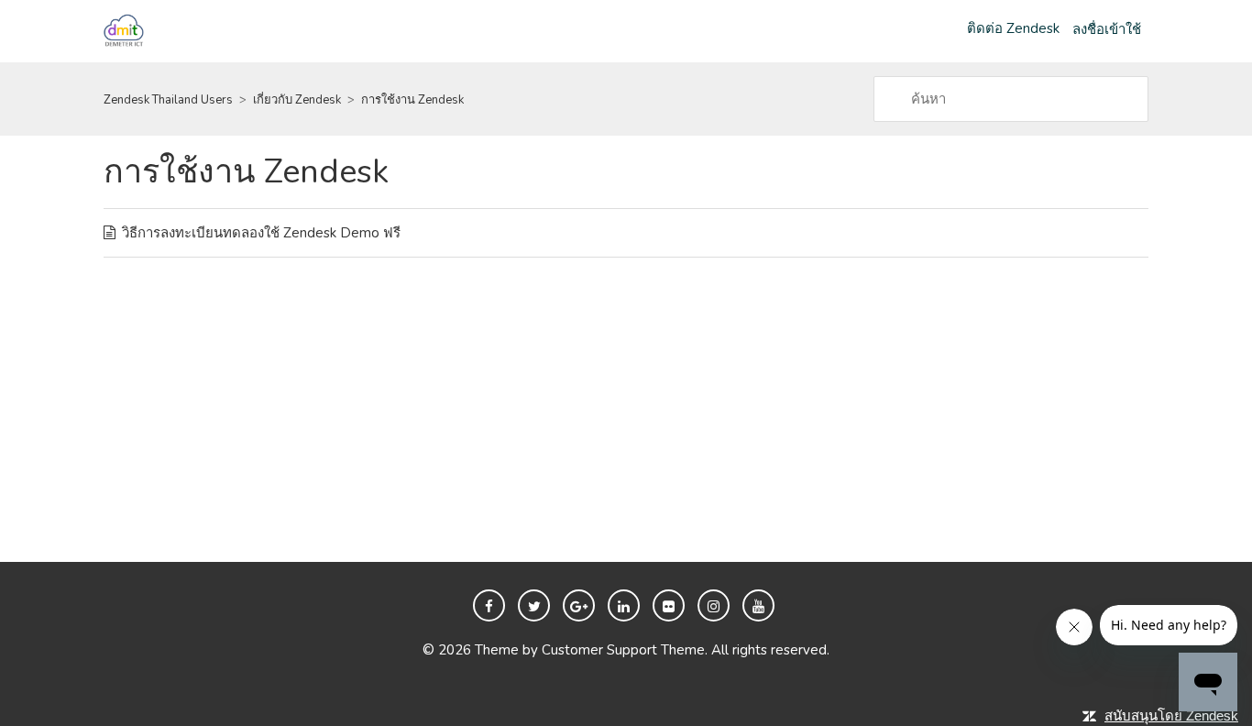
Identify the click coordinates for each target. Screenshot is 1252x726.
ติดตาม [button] (1107, 179)
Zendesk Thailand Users (168, 100)
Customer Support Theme (623, 650)
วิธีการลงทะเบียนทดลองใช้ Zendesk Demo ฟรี (261, 233)
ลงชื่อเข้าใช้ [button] (1106, 29)
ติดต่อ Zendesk (1013, 28)
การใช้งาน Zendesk (412, 100)
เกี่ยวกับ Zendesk (297, 100)
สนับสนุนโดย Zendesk (1171, 715)
